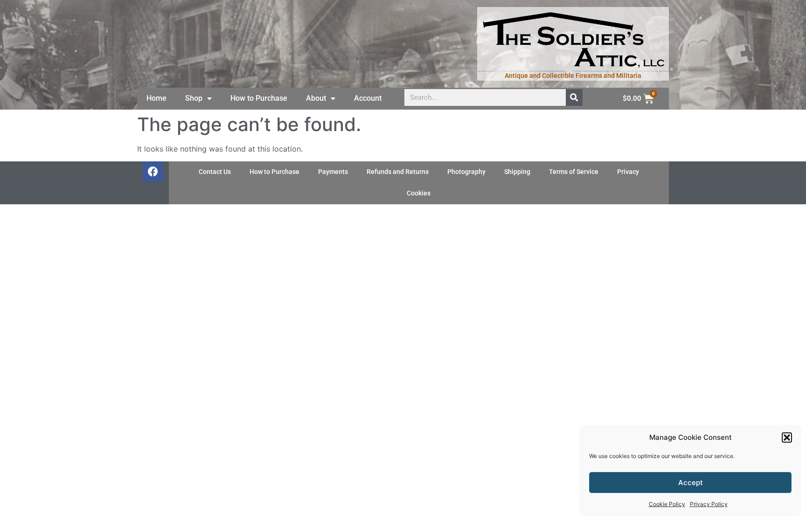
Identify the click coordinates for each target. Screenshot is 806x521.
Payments (333, 172)
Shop (193, 98)
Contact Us (215, 172)
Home (156, 98)
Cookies (419, 193)
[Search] (574, 97)
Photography (466, 172)
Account (368, 98)
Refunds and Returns (398, 172)
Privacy (628, 172)
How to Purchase (258, 98)
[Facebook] (153, 171)
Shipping (517, 172)
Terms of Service (573, 172)
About (316, 98)
